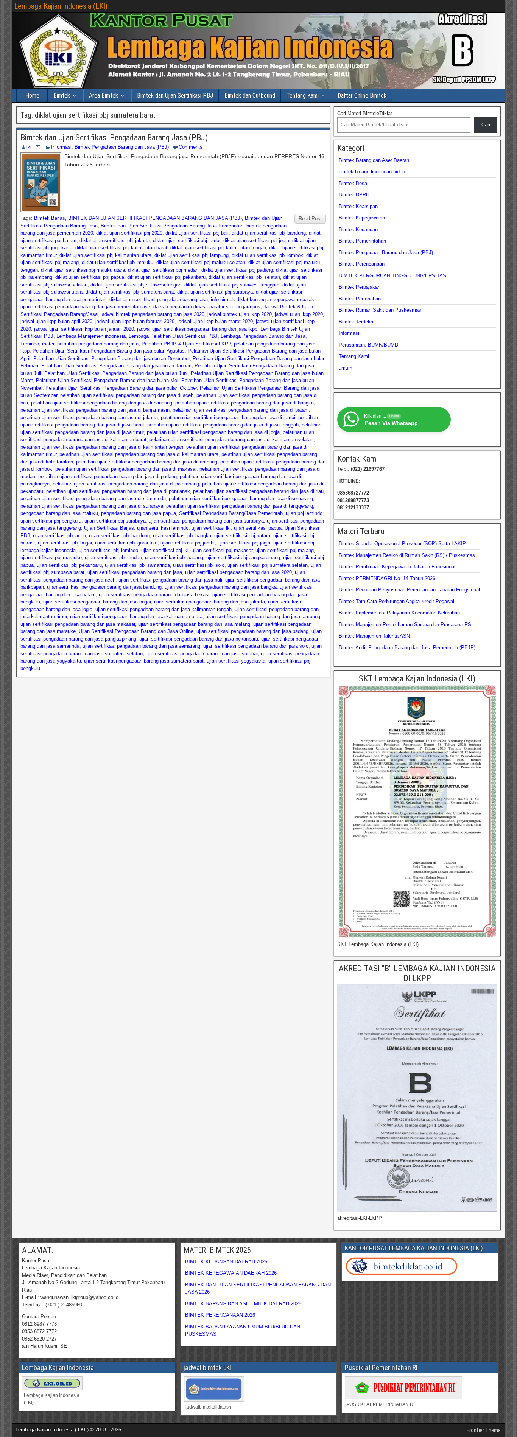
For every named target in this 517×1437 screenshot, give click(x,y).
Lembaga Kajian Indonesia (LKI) (60, 6)
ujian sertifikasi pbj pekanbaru (69, 565)
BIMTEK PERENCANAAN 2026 (220, 1315)
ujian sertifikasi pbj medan (113, 557)
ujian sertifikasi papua (258, 528)
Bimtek (61, 95)
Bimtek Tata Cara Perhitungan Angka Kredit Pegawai (396, 601)
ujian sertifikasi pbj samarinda (137, 565)
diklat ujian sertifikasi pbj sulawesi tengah (135, 285)
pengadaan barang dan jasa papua (138, 513)
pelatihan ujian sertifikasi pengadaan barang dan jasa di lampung (146, 462)
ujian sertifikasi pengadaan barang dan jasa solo (255, 646)
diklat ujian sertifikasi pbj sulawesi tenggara (231, 285)
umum (345, 368)
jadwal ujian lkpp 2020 (299, 314)
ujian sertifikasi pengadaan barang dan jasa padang (252, 631)
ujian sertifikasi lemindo (162, 528)
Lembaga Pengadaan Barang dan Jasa (263, 336)
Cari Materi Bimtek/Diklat (364, 113)
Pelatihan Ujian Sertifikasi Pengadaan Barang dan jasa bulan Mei (107, 380)
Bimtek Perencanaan (362, 264)
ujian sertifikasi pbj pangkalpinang (243, 557)
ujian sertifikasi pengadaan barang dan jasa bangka (221, 587)
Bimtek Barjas (49, 218)
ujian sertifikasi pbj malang (284, 550)
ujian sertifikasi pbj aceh (59, 535)
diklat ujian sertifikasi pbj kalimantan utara (105, 255)
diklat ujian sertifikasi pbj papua (89, 277)
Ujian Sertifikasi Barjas (109, 528)
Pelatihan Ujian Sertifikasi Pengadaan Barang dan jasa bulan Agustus (109, 351)
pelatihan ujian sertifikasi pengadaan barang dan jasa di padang (107, 476)
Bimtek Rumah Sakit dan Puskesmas (380, 310)
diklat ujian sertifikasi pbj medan (163, 270)
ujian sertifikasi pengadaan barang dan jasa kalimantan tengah (163, 609)
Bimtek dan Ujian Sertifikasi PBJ (175, 95)
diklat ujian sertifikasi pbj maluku (117, 262)
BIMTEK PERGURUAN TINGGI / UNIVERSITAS (392, 275)
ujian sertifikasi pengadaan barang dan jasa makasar (77, 624)
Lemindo (29, 344)
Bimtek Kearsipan (358, 206)
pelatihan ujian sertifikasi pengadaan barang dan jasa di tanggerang (239, 506)
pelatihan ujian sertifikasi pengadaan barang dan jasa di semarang (241, 498)
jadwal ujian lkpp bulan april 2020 (56, 321)
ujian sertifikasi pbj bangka (182, 535)
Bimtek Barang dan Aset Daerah (374, 160)
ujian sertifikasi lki (211, 528)
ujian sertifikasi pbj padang (174, 557)
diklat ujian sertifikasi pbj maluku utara (83, 270)
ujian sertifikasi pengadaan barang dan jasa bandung (104, 587)
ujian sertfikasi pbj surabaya (115, 521)
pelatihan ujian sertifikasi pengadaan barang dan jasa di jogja (213, 432)
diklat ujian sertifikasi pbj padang (237, 270)
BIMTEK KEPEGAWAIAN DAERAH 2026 (231, 1273)
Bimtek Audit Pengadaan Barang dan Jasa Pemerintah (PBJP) (407, 647)
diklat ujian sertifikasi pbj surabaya (215, 292)
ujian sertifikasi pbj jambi (187, 543)
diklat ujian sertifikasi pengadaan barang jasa (158, 299)
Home (32, 95)
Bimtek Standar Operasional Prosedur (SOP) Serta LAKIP (402, 543)
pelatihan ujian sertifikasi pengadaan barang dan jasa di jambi (228, 417)
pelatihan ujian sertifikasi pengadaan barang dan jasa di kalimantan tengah (101, 447)
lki (28, 147)
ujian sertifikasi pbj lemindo (108, 550)
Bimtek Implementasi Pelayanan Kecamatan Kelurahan (399, 613)
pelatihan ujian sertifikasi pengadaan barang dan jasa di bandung (101, 403)
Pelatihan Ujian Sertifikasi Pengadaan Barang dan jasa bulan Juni (116, 373)
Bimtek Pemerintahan (362, 241)
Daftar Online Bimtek (362, 95)
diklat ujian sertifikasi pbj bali (197, 233)
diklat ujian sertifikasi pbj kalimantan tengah (218, 247)
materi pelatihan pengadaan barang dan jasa (90, 344)
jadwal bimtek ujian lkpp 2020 (239, 314)
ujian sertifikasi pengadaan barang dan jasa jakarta (209, 602)
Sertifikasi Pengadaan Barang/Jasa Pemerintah (231, 513)
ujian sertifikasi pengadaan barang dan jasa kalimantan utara (136, 616)
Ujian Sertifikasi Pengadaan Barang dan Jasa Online (136, 631)
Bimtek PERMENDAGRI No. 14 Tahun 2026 (387, 578)
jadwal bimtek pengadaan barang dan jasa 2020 (152, 314)
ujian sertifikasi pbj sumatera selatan (267, 565)
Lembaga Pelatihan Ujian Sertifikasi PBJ (173, 336)
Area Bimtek (103, 95)
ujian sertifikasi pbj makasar (222, 550)
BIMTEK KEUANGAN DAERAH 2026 (226, 1261)
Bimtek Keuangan (358, 229)
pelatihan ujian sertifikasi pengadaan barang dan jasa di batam (241, 410)
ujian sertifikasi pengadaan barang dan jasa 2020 (238, 572)
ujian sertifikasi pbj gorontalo (126, 543)
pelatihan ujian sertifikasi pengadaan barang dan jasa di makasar (125, 469)
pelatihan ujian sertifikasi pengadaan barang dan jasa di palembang (126, 484)
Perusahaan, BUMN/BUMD (368, 345)
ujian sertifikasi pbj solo (198, 565)
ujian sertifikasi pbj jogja (244, 543)
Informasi (61, 147)
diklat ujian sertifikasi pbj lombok (267, 255)
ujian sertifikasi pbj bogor (65, 543)
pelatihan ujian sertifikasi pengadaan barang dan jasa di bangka (244, 403)
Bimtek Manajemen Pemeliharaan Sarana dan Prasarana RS (405, 624)
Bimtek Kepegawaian (362, 218)
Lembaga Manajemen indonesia (91, 336)
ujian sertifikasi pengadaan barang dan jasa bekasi (154, 594)
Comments (190, 147)
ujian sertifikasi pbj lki (164, 550)
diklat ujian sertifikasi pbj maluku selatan (200, 262)
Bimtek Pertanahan (360, 299)
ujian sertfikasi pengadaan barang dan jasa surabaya (206, 521)
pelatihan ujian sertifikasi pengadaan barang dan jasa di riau (258, 491)
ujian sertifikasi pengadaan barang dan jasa (134, 572)
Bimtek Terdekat (357, 322)
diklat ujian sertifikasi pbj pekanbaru (166, 277)
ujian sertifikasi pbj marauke (51, 557)
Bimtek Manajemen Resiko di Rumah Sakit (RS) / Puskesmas (407, 555)
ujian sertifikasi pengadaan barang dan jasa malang (194, 624)
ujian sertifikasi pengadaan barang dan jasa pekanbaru (198, 639)
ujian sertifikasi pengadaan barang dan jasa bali (170, 580)
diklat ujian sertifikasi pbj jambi (186, 240)
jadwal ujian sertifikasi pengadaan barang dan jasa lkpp (197, 329)
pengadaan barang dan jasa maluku (59, 513)
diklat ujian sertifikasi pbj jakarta (114, 240)
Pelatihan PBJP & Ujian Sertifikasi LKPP (186, 344)
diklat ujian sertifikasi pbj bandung (269, 233)
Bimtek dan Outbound (249, 95)
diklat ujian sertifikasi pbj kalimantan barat (121, 247)
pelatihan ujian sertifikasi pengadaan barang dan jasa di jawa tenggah (223, 425)
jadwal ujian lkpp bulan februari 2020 (134, 321)
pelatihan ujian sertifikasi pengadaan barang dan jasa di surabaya (91, 506)
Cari (485, 125)
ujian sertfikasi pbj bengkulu (50, 521)
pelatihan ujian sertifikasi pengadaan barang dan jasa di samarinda (93, 498)
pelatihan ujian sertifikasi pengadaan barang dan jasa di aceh (126, 395)
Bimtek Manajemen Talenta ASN (374, 636)
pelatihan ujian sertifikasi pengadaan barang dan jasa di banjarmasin (95, 410)
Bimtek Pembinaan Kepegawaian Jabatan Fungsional (397, 566)
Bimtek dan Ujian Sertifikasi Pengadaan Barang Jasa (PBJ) (114, 137)
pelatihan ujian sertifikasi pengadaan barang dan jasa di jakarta (89, 417)
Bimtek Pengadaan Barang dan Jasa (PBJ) (122, 147)
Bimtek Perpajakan (359, 287)
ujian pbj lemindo (304, 513)
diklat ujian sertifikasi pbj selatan (244, 277)
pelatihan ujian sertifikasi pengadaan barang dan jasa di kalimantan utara (138, 454)
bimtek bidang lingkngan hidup (372, 171)
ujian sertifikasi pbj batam (242, 535)
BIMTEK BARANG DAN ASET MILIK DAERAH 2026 (243, 1303)
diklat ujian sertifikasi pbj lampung (191, 255)
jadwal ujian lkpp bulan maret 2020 (215, 321)
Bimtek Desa (353, 183)
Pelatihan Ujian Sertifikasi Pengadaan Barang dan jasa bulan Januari (116, 366)
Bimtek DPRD (354, 195)
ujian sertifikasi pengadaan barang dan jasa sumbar (202, 653)
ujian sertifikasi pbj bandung (119, 535)
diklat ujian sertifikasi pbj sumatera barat (130, 292)
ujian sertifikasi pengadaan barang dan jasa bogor (97, 602)
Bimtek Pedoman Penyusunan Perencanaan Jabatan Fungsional (409, 590)
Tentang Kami (303, 95)
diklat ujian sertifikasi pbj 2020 (129, 233)
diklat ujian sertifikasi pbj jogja (256, 240)
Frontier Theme (484, 1430)
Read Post (310, 218)
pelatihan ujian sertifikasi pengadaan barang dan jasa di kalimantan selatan (231, 439)
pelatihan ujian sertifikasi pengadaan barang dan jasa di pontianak (118, 491)
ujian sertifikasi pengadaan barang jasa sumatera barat (144, 661)
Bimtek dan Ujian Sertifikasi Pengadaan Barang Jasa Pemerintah (172, 226)
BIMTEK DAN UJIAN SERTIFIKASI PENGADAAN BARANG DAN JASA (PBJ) (155, 218)
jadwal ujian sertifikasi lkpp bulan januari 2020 (84, 329)
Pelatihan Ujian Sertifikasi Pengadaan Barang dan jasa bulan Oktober (121, 388)
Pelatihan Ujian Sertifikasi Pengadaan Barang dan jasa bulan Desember (111, 358)
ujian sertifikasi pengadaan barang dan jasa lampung (263, 616)
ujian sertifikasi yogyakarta (236, 661)
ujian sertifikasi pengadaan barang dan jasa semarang (141, 646)
